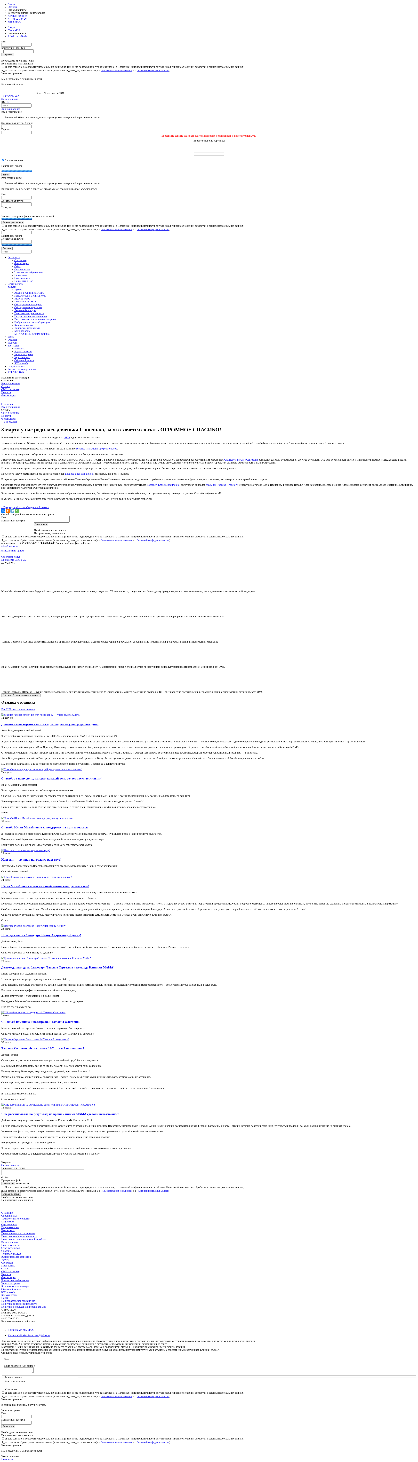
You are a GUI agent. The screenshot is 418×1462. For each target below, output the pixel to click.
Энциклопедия (9, 99)
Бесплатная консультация (15, 1286)
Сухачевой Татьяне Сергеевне (241, 459)
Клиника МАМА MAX (21, 1329)
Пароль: (5, 129)
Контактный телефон (13, 48)
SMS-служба (8, 1292)
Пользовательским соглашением (116, 70)
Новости (6, 392)
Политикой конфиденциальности (153, 70)
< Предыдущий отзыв (13, 507)
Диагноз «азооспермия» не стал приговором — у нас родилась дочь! (49, 724)
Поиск (4, 1298)
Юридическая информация (16, 1256)
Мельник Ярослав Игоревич (222, 484)
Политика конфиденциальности (19, 1236)
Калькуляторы (9, 1295)
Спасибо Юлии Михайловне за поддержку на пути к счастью (44, 827)
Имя (3, 41)
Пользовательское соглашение (18, 1233)
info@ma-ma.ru (9, 546)
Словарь (6, 1251)
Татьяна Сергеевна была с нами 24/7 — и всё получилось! (42, 1048)
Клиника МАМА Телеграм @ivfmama (29, 1335)
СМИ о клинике (10, 389)
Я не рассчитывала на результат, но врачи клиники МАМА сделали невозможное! (60, 1114)
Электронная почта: (12, 200)
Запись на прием (10, 1283)
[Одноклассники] (8, 511)
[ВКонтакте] (3, 511)
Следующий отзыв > (37, 507)
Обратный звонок (11, 1289)
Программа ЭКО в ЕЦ (13, 559)
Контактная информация (15, 1280)
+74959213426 (16, 372)
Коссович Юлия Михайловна (163, 484)
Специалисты (9, 1215)
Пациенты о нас (10, 1227)
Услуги (5, 1259)
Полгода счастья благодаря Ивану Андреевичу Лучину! (41, 935)
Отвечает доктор (10, 1248)
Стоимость (7, 1262)
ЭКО (67, 437)
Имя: (4, 194)
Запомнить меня (14, 160)
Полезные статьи (10, 1245)
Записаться (8, 1426)
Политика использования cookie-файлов (23, 1239)
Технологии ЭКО (11, 1253)
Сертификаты (9, 1224)
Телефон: (6, 207)
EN (7, 102)
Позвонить (7, 1459)
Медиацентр (8, 1265)
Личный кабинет (10, 109)
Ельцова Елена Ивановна (79, 473)
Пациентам (7, 1221)
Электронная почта (14, 1381)
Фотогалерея (8, 395)
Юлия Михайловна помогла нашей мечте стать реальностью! (45, 886)
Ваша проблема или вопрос (19, 1365)
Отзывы (12, 7)
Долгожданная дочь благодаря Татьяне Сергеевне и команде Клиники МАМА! (57, 967)
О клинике (7, 404)
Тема (6, 1359)
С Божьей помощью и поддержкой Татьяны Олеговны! (40, 1021)
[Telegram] (12, 511)
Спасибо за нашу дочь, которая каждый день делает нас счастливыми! (51, 778)
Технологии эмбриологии (15, 1218)
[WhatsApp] (17, 511)
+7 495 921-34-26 (17, 18)
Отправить (8, 54)
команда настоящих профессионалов (96, 448)
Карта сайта (8, 1230)
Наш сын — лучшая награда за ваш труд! (31, 859)
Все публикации (10, 383)
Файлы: (5, 1177)
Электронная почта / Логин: (17, 123)
